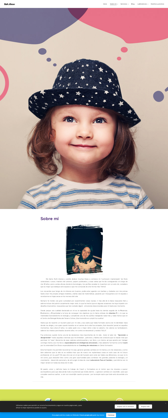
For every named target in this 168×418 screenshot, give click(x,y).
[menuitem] (105, 4)
